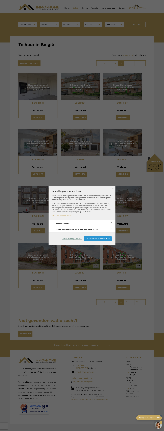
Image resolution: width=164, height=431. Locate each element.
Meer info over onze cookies (62, 216)
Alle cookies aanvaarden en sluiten (98, 239)
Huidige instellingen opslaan (72, 239)
